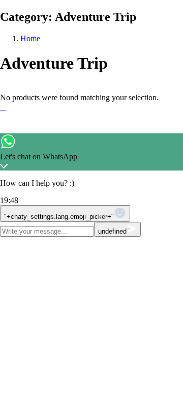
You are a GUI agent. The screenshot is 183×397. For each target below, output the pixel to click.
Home (30, 38)
